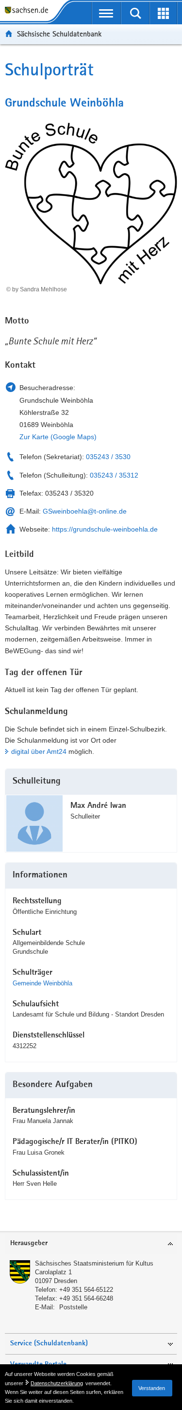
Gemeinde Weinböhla (42, 983)
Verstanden (151, 1388)
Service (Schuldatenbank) (49, 1343)
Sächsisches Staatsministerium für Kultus (94, 1263)
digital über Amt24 (38, 751)
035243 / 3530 (108, 457)
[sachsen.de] (29, 11)
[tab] (91, 1243)
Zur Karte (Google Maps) (58, 437)
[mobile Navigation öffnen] (106, 13)
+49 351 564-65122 (86, 1289)
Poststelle (73, 1307)
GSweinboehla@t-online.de (85, 511)
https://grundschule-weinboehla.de (105, 529)
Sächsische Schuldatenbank (59, 33)
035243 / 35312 (114, 475)
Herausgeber (29, 1243)
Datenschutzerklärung (57, 1383)
